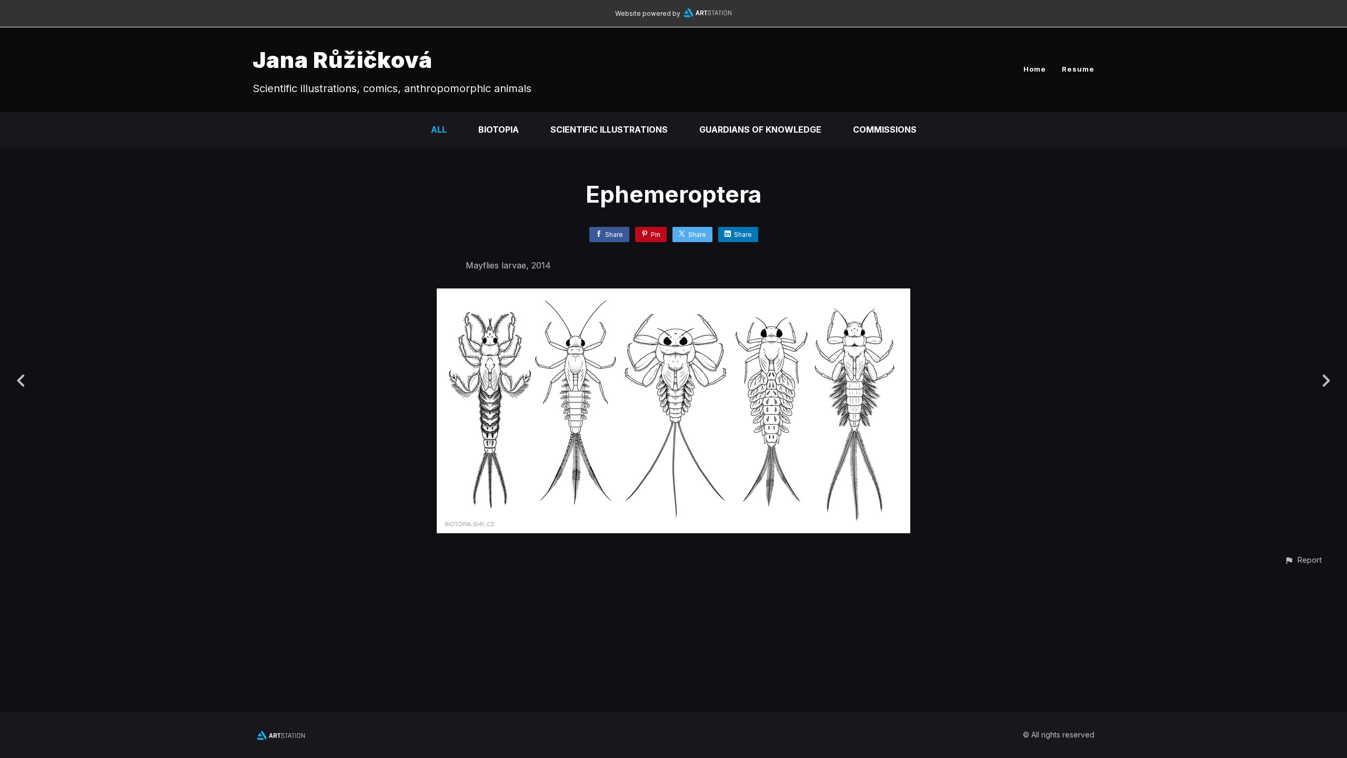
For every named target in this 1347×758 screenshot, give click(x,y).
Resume (1078, 69)
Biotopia (498, 129)
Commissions (885, 129)
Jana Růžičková (343, 59)
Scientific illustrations (609, 129)
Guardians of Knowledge (760, 129)
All (439, 129)
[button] (1303, 560)
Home (1034, 69)
